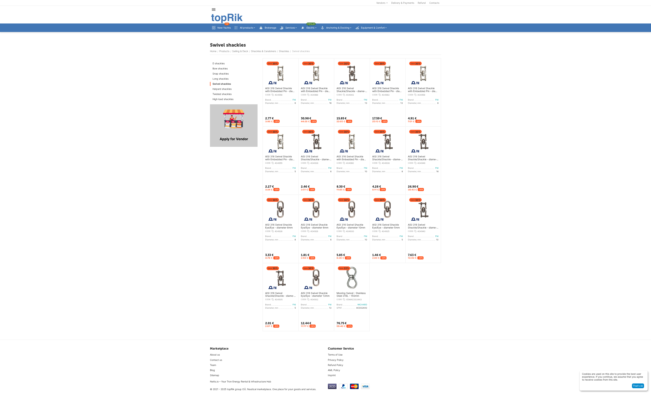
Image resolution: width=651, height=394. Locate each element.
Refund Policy (335, 365)
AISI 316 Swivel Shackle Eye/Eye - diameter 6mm (314, 226)
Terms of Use (335, 354)
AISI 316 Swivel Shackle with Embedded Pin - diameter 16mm (316, 90)
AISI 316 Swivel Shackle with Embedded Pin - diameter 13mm (387, 90)
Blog (212, 370)
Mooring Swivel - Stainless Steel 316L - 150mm (351, 294)
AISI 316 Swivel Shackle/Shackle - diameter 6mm (315, 158)
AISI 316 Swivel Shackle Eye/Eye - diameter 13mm (315, 294)
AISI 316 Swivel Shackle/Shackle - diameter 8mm (386, 158)
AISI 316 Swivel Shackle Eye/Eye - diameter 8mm (279, 226)
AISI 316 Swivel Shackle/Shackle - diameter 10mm (422, 226)
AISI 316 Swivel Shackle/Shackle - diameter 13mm (351, 90)
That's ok (638, 385)
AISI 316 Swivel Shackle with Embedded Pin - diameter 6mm (280, 90)
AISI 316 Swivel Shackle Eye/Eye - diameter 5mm (386, 226)
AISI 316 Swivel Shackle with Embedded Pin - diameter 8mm (423, 90)
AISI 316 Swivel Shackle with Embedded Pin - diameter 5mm (280, 158)
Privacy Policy (336, 359)
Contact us (216, 359)
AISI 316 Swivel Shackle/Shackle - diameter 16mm (422, 158)
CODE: (268, 95)
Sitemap (214, 375)
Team (213, 365)
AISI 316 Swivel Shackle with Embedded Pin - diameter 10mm (352, 158)
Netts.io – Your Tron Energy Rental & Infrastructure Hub (240, 381)
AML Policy (334, 370)
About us (215, 354)
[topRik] (227, 18)
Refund (422, 2)
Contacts (434, 2)
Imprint (332, 375)
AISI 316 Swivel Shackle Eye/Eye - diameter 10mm (351, 226)
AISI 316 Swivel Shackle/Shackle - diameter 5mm (279, 295)
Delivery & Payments (402, 2)
